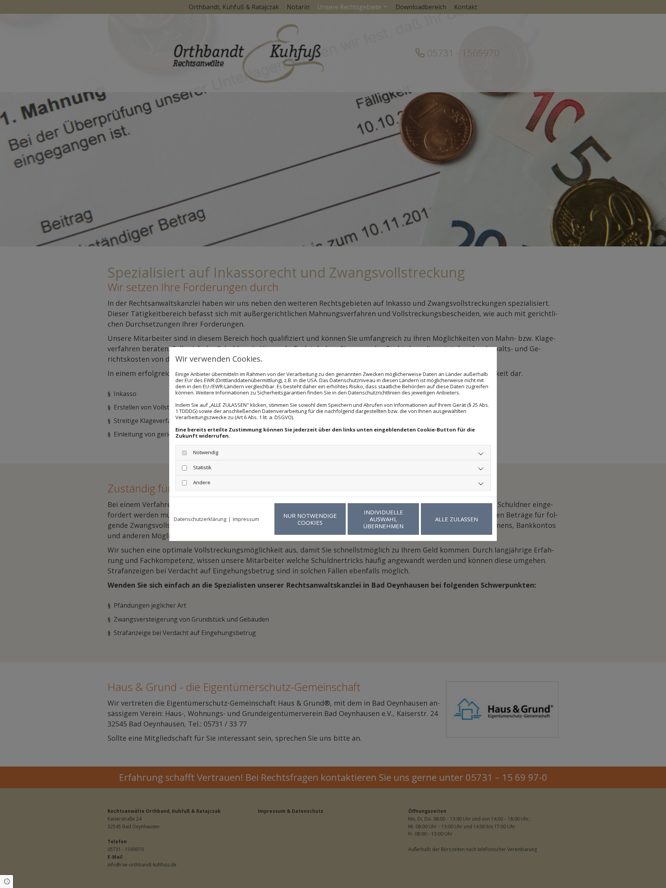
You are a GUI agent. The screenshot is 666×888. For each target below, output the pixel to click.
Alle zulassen (456, 519)
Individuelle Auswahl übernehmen (383, 519)
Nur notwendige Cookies (310, 519)
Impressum (246, 519)
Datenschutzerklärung (200, 519)
